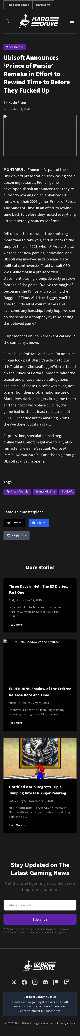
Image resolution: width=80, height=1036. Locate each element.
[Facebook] (24, 982)
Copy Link (19, 535)
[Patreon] (55, 982)
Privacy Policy (66, 1023)
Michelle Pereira (19, 703)
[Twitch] (66, 982)
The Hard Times (18, 5)
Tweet (17, 523)
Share (41, 523)
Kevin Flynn (17, 102)
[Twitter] (14, 982)
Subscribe (40, 919)
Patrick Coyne (18, 801)
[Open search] (7, 21)
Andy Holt (15, 600)
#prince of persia (17, 491)
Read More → (17, 625)
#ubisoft (67, 491)
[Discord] (45, 982)
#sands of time (45, 491)
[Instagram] (34, 982)
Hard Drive (43, 5)
